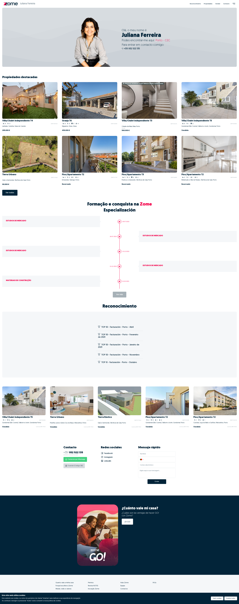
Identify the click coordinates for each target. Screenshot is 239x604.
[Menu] (233, 4)
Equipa (122, 586)
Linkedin (107, 461)
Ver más (119, 295)
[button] (142, 459)
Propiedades (208, 4)
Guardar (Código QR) (75, 466)
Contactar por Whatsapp (76, 459)
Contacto (226, 4)
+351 (73, 452)
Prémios (91, 582)
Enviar (157, 481)
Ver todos (10, 193)
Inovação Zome (93, 589)
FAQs (154, 582)
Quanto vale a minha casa (65, 582)
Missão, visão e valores (63, 589)
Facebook (108, 453)
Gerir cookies (217, 598)
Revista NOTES (93, 586)
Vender (217, 4)
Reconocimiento (195, 4)
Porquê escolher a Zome (64, 586)
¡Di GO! (127, 522)
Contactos (124, 589)
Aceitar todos (230, 598)
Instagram (108, 457)
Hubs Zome (124, 582)
